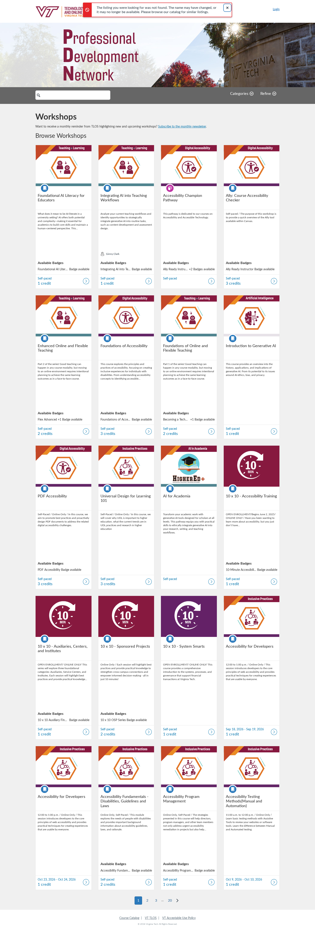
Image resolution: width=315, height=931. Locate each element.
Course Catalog (129, 918)
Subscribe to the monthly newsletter (182, 126)
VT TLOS (151, 918)
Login (276, 9)
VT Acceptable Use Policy (179, 918)
